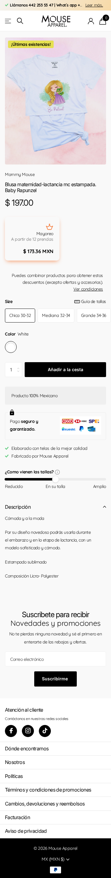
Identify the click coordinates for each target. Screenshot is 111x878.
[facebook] (11, 731)
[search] (20, 21)
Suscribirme (55, 678)
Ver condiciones (88, 289)
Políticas (14, 776)
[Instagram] (28, 731)
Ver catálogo (8, 21)
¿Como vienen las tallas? (30, 472)
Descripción (18, 507)
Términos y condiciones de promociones (48, 790)
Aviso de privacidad (26, 831)
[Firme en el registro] (91, 21)
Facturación (17, 817)
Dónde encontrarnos (26, 748)
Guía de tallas (93, 301)
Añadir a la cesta (65, 369)
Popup (57, 472)
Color (17, 334)
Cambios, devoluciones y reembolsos (44, 804)
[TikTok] (45, 731)
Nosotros (15, 762)
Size (55, 301)
